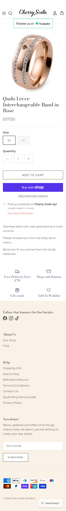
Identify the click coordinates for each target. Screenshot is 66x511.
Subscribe (15, 457)
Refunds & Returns (15, 379)
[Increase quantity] (28, 158)
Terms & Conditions (16, 385)
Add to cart (33, 175)
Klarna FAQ (11, 374)
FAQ (6, 346)
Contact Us (10, 391)
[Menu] (4, 13)
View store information (20, 213)
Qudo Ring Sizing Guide (19, 397)
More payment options (33, 195)
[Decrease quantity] (7, 158)
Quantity (9, 151)
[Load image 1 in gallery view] (33, 61)
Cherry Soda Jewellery (23, 498)
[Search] (12, 13)
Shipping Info (12, 368)
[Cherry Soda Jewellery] (33, 13)
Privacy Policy (12, 402)
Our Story (9, 340)
